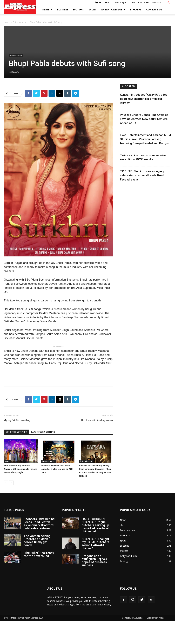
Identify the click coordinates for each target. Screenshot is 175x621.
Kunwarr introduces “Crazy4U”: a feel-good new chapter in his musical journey (144, 99)
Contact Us (154, 9)
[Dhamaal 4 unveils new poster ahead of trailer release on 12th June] (58, 451)
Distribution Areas (140, 2)
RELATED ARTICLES (16, 432)
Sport (93, 9)
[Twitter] (141, 599)
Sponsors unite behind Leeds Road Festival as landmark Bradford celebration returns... (39, 523)
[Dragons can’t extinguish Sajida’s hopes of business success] (70, 559)
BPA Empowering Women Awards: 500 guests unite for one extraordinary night (20, 469)
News (45, 9)
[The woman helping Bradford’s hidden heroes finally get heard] (12, 540)
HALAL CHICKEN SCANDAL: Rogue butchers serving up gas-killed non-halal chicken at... (95, 525)
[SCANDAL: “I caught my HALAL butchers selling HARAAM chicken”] (70, 543)
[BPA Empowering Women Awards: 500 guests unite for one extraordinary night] (21, 451)
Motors (78, 9)
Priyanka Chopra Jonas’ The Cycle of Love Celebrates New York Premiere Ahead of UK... (144, 119)
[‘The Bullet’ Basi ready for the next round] (12, 557)
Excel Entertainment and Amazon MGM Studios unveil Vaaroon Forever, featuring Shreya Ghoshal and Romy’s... (145, 139)
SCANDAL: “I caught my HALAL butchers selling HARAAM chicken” (95, 543)
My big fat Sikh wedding (17, 420)
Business (62, 9)
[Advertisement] (58, 375)
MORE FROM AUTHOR (43, 432)
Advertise (156, 2)
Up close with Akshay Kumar (97, 420)
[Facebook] (123, 599)
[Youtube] (151, 599)
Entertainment (111, 9)
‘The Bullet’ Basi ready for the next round (39, 554)
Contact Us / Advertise (133, 617)
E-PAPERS (136, 9)
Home (7, 22)
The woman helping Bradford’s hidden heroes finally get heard (37, 540)
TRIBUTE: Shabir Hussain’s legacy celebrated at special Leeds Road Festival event (142, 175)
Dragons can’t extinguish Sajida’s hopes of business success (94, 560)
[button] (168, 2)
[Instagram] (132, 599)
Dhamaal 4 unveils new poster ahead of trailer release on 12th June (57, 469)
